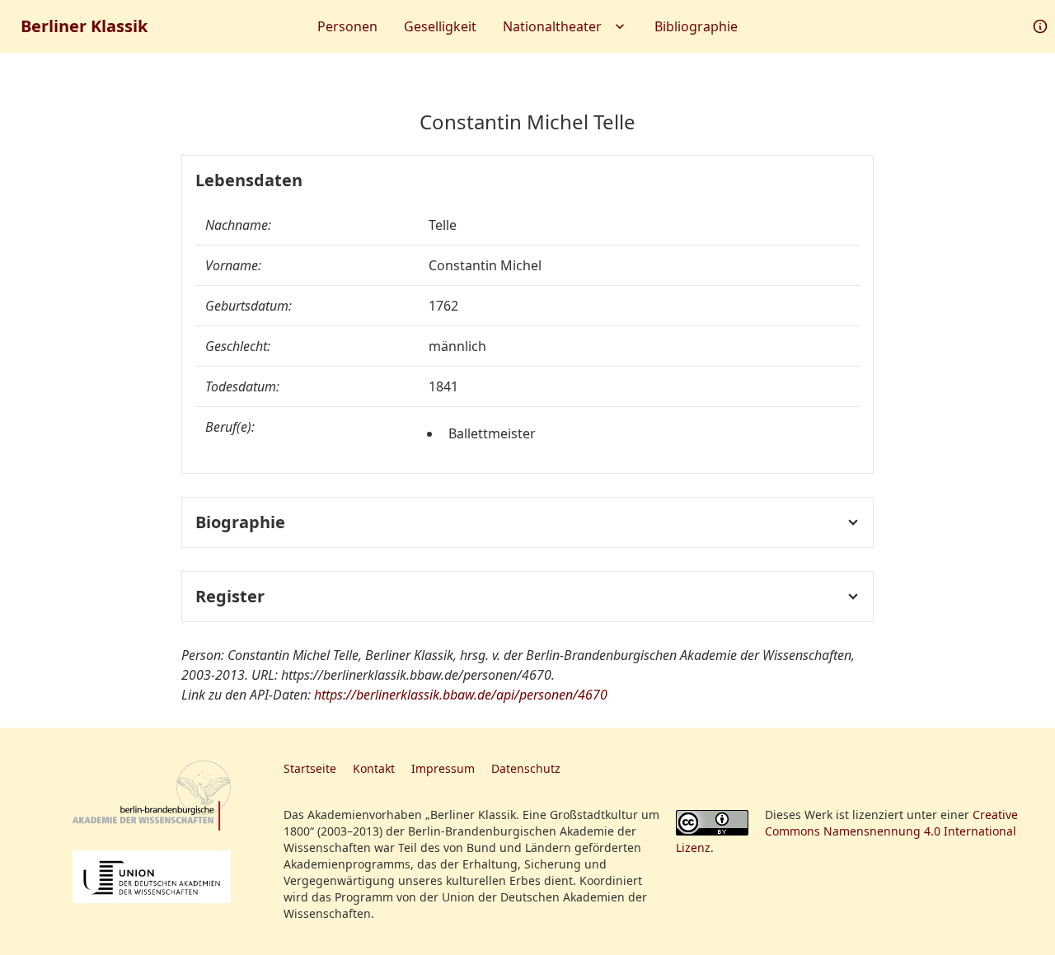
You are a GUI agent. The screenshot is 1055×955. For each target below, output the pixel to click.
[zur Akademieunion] (152, 876)
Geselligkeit (440, 26)
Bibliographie (696, 26)
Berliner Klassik (84, 26)
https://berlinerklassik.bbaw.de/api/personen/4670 (460, 695)
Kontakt (374, 768)
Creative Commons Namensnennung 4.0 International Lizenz (847, 831)
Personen (347, 26)
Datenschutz (525, 768)
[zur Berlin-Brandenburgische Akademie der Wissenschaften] (152, 796)
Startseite (310, 768)
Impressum (443, 768)
